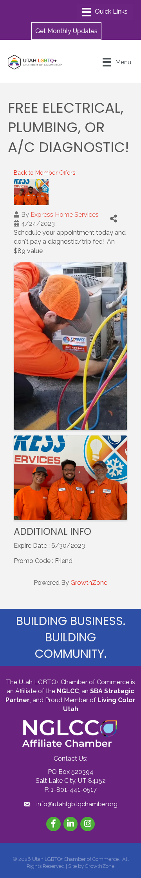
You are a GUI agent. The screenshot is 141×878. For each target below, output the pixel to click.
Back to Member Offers (45, 172)
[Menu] (105, 12)
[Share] (113, 219)
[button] (66, 30)
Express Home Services (65, 214)
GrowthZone (88, 582)
